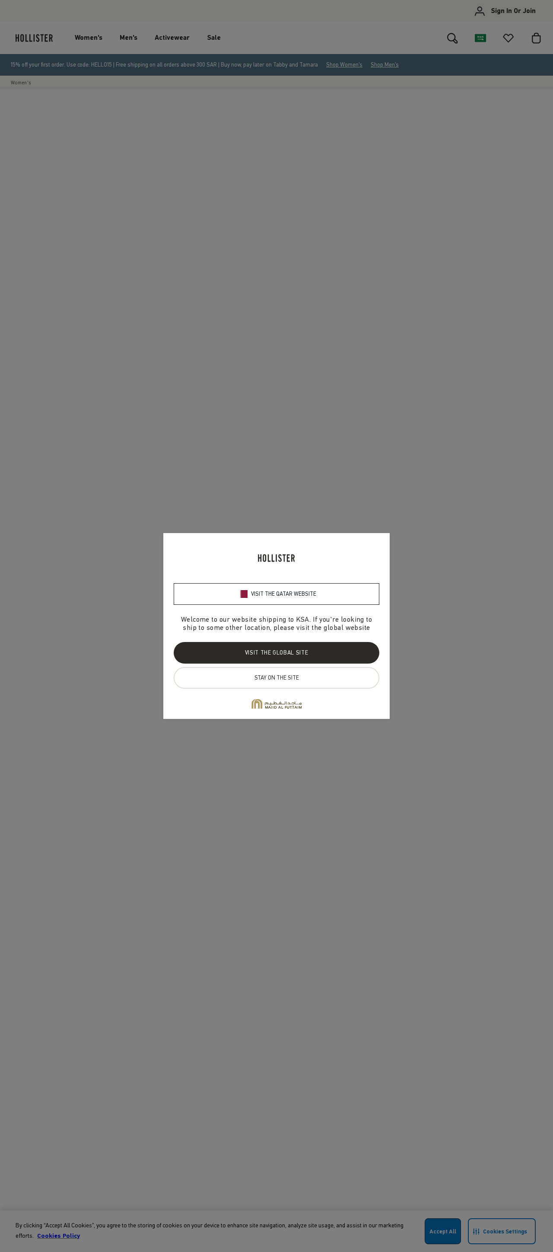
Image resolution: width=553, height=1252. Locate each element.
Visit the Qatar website (283, 593)
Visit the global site (276, 652)
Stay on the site (276, 677)
